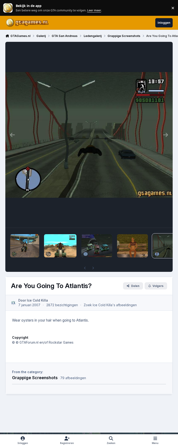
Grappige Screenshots (35, 377)
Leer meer (8, 8)
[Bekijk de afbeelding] (24, 245)
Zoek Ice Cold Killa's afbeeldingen (110, 305)
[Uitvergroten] (89, 135)
